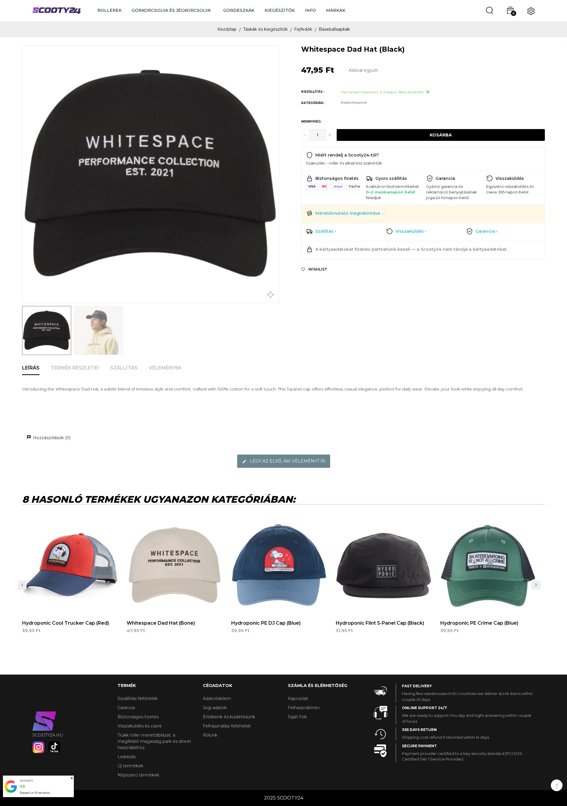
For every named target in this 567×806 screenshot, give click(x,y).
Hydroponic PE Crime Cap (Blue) (479, 623)
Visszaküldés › (410, 231)
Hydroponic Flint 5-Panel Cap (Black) (380, 623)
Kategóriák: (312, 103)
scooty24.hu (47, 735)
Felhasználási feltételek (227, 726)
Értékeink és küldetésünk (229, 716)
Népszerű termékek (138, 775)
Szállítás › (325, 231)
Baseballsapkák (354, 102)
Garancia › (486, 231)
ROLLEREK (109, 10)
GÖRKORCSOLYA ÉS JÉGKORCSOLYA (171, 10)
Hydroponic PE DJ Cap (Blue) (266, 623)
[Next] (22, 585)
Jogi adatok (215, 707)
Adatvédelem (217, 698)
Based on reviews (35, 793)
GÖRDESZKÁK (238, 10)
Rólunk (210, 735)
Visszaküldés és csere (140, 726)
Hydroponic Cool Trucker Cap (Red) (65, 623)
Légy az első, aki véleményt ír (287, 461)
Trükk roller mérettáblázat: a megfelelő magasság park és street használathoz (154, 741)
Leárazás (127, 756)
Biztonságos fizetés (138, 716)
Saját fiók (297, 716)
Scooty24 (26, 780)
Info (310, 10)
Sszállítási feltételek (138, 698)
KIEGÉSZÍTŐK (280, 10)
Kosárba (441, 135)
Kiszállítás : (312, 92)
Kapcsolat (298, 698)
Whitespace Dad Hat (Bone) (161, 623)
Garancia (126, 707)
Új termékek (130, 765)
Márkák (335, 10)
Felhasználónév (304, 707)
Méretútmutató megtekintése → (350, 213)
